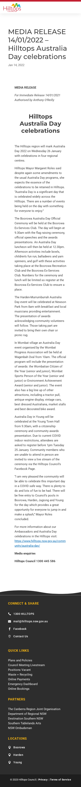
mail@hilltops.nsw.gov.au (30, 621)
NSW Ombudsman (20, 728)
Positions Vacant (19, 670)
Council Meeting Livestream (26, 665)
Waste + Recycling (20, 674)
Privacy (43, 779)
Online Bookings (18, 689)
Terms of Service (60, 779)
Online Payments (19, 679)
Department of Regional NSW (27, 714)
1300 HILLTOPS (23, 613)
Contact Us (20, 636)
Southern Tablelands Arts (24, 723)
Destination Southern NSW (25, 718)
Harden (18, 754)
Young (17, 762)
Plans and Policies (20, 660)
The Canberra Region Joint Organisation (34, 709)
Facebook (19, 628)
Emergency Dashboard (23, 684)
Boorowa (19, 747)
